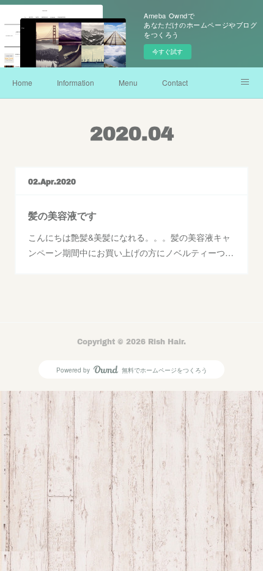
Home (22, 82)
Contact (175, 82)
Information (75, 82)
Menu (128, 82)
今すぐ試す (167, 51)
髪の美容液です (62, 215)
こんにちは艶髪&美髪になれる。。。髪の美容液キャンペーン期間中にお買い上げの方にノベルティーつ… (131, 245)
